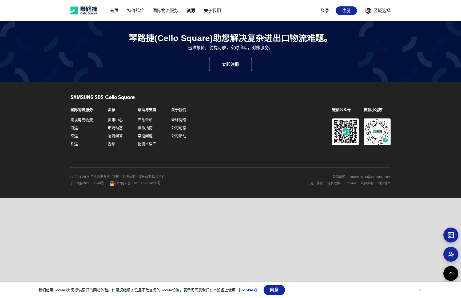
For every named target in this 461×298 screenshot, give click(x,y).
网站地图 (384, 183)
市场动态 (115, 128)
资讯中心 (115, 120)
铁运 (74, 144)
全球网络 (178, 120)
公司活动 (178, 136)
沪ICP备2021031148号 (87, 183)
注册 (346, 10)
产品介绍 (145, 120)
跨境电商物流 (81, 120)
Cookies (350, 183)
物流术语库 (147, 144)
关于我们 (178, 110)
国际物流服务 (81, 110)
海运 (74, 128)
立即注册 (230, 64)
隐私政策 (333, 183)
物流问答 (115, 136)
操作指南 (145, 128)
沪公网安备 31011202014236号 (138, 183)
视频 (111, 144)
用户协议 (316, 183)
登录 (325, 10)
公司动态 (178, 128)
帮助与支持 (147, 110)
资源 (111, 110)
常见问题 (145, 136)
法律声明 (367, 183)
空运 (74, 136)
